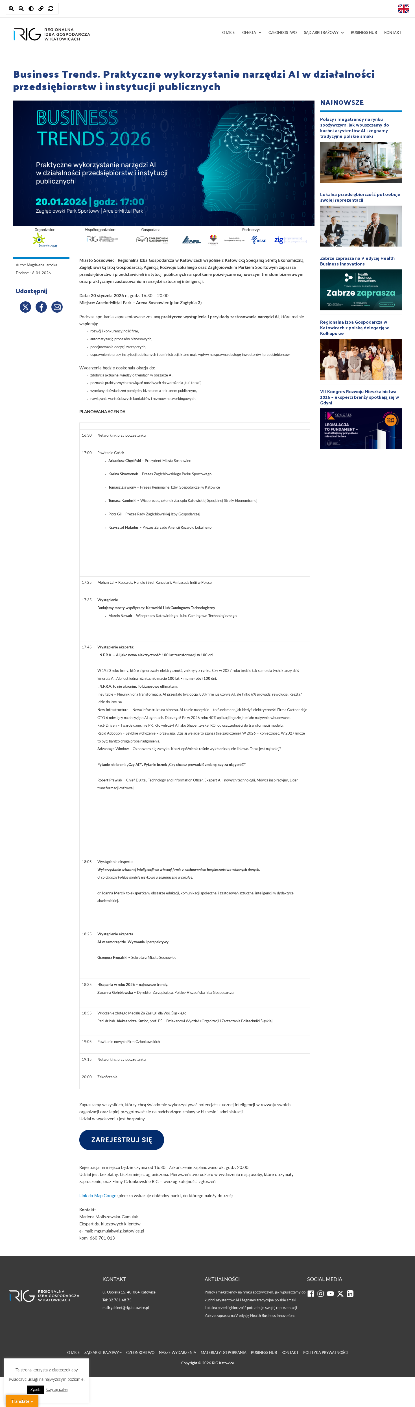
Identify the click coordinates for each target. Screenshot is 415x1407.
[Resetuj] (51, 9)
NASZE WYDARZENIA (177, 1353)
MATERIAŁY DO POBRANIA (223, 1353)
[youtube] (332, 1296)
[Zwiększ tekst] (11, 9)
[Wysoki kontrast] (31, 9)
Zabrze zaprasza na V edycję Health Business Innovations (250, 1316)
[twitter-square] (342, 1296)
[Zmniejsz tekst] (21, 9)
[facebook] (312, 1296)
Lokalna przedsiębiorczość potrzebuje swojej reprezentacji (251, 1308)
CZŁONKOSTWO (282, 33)
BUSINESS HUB (364, 33)
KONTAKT (392, 33)
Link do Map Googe (97, 1196)
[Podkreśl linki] (41, 9)
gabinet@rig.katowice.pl (130, 1308)
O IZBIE (228, 33)
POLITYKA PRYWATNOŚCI (325, 1353)
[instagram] (322, 1296)
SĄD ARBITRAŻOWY (321, 33)
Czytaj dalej (57, 1390)
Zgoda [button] (35, 1390)
